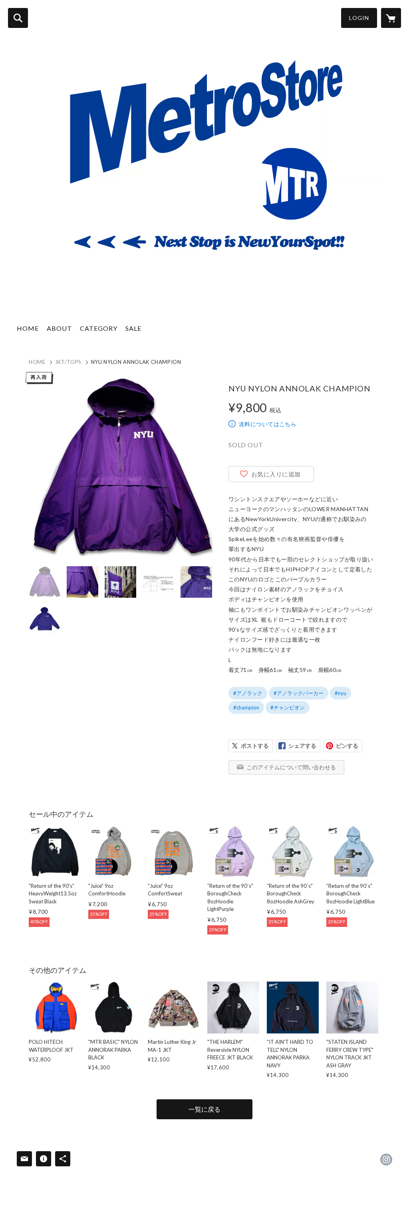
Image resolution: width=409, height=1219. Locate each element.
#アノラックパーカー (299, 693)
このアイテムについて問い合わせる (291, 767)
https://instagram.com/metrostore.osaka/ (386, 1160)
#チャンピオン (287, 707)
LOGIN (359, 17)
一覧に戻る (204, 1109)
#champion (246, 707)
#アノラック (247, 693)
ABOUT (59, 328)
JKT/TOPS (68, 362)
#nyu (340, 693)
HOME (28, 328)
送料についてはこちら (267, 424)
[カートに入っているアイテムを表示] (391, 18)
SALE (133, 328)
